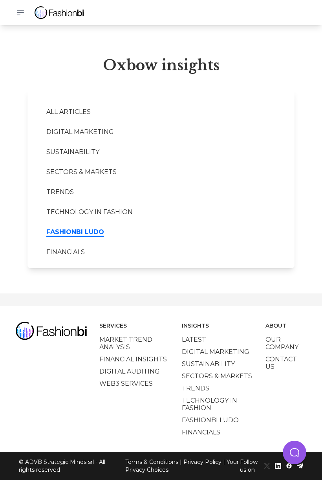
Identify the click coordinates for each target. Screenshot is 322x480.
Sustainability (72, 152)
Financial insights (133, 359)
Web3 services (126, 383)
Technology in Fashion (89, 212)
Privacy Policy (202, 461)
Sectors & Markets (81, 172)
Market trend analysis (125, 343)
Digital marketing (80, 132)
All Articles (68, 111)
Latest (194, 339)
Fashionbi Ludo (75, 232)
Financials (65, 252)
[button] (294, 452)
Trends (60, 192)
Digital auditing (129, 371)
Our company (281, 343)
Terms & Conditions (151, 461)
